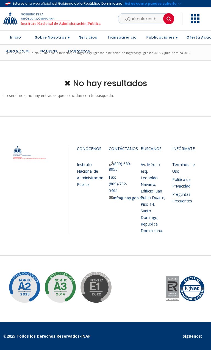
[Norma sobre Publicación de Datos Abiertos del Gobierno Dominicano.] (56, 283)
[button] (168, 18)
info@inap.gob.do (128, 197)
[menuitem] (17, 37)
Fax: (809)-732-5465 (118, 184)
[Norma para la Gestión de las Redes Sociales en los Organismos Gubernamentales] (92, 283)
